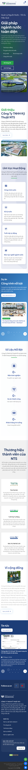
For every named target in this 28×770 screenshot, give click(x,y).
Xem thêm (5, 135)
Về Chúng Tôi (7, 63)
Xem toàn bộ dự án (8, 295)
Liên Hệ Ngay (7, 68)
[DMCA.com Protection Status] (14, 755)
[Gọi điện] (25, 759)
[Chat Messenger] (25, 763)
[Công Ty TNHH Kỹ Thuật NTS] (9, 3)
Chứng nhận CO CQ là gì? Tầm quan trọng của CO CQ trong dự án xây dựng (14, 652)
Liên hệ (20, 748)
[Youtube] (22, 685)
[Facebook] (16, 685)
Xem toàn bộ (6, 630)
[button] (3, 334)
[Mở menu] (24, 3)
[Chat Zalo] (25, 767)
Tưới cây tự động (7, 728)
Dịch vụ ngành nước (8, 734)
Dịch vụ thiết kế (7, 731)
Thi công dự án (7, 725)
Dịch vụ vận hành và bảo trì (10, 721)
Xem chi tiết (6, 611)
